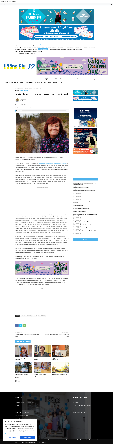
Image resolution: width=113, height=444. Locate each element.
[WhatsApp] (24, 325)
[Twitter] (20, 325)
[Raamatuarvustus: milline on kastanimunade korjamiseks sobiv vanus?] (23, 367)
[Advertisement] (42, 199)
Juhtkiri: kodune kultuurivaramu (79, 194)
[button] (40, 45)
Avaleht (17, 88)
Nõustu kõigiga (27, 437)
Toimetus (44, 440)
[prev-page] (16, 381)
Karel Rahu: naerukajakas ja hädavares (81, 187)
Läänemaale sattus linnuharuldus (79, 211)
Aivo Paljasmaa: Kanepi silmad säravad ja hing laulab (27, 335)
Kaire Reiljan (23, 99)
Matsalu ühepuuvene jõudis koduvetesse (81, 197)
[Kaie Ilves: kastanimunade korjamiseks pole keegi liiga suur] (42, 367)
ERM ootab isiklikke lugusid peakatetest (81, 208)
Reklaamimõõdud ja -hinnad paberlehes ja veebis (63, 440)
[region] (20, 430)
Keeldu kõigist (12, 437)
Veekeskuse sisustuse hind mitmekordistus (81, 221)
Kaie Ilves (35, 315)
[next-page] (19, 381)
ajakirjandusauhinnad (26, 315)
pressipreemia (41, 315)
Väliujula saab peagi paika (78, 218)
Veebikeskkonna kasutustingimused (90, 440)
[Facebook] (17, 325)
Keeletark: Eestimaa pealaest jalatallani (80, 227)
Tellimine (49, 440)
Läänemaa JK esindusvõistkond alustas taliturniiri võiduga (56, 335)
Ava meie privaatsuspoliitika (12, 433)
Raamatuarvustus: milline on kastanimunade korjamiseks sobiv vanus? (23, 376)
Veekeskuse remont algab (78, 205)
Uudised (25, 90)
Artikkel (21, 88)
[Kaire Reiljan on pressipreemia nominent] (42, 351)
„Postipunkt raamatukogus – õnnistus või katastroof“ (52, 163)
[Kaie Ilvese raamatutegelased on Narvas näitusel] (60, 367)
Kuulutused (78, 440)
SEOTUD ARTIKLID (23, 342)
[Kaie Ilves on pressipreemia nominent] (23, 351)
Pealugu (21, 90)
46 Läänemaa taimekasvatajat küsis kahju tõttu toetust (83, 224)
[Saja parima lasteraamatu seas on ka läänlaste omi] (60, 351)
